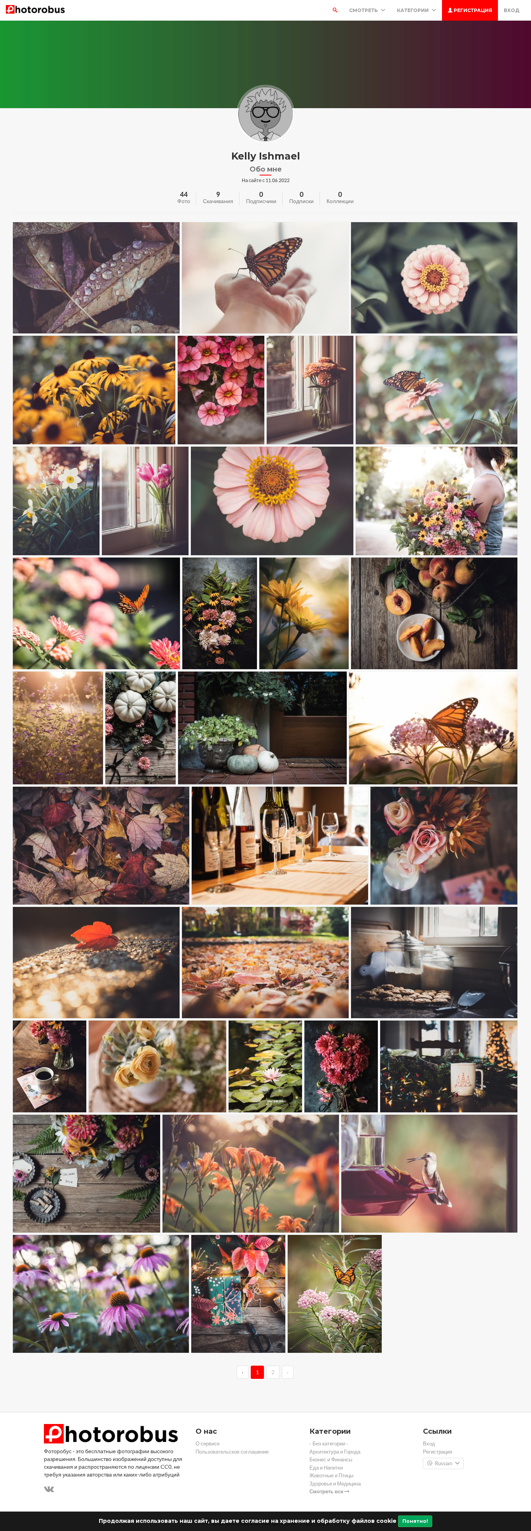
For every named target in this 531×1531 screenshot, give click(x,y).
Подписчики (261, 201)
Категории (413, 10)
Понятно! (415, 1521)
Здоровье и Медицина (335, 1484)
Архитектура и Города (334, 1452)
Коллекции (340, 201)
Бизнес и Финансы (330, 1460)
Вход (511, 10)
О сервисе (208, 1444)
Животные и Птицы (331, 1475)
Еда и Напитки (326, 1468)
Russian (443, 1463)
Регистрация (472, 10)
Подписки (301, 201)
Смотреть (364, 10)
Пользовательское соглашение (232, 1452)
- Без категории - (328, 1444)
